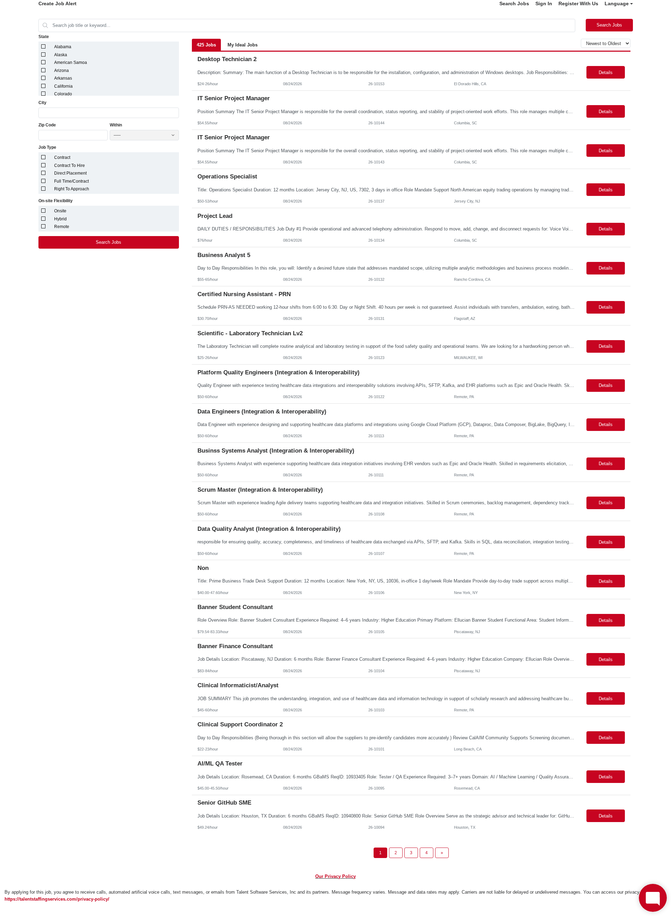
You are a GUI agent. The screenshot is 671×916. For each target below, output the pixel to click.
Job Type (47, 147)
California (63, 86)
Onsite (60, 210)
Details (606, 72)
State (43, 36)
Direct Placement (70, 173)
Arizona (61, 70)
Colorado (63, 93)
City (42, 102)
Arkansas (63, 78)
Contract (62, 157)
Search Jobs (514, 3)
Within (116, 125)
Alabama (62, 46)
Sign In (543, 3)
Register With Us (578, 3)
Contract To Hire (69, 165)
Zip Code (47, 125)
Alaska (60, 54)
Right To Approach (71, 188)
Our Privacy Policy (335, 876)
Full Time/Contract (71, 181)
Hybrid (60, 219)
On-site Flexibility (55, 200)
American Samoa (70, 62)
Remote (61, 226)
